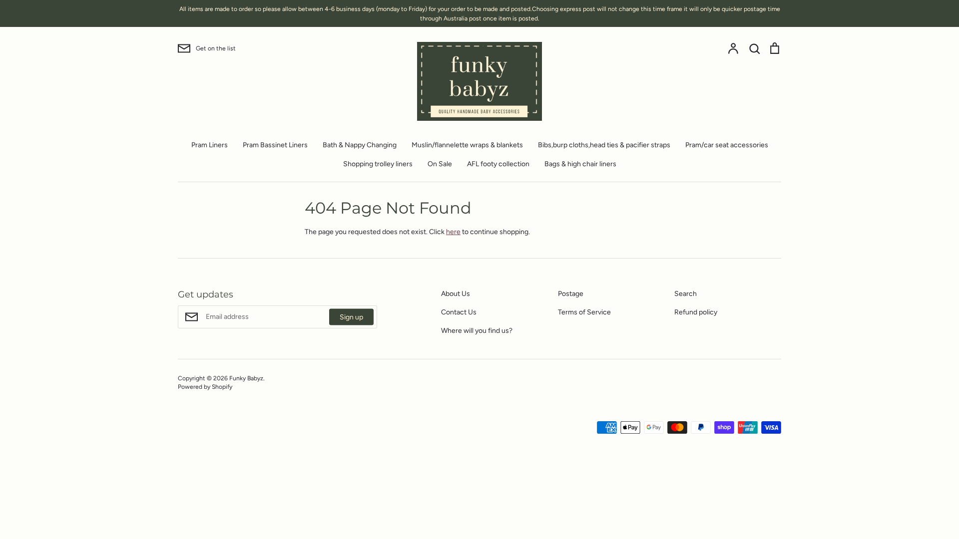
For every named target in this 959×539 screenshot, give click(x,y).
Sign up (351, 317)
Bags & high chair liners (580, 164)
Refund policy (695, 312)
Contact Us (459, 312)
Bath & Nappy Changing (360, 145)
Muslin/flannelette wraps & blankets (467, 145)
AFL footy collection (498, 164)
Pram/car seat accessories (726, 145)
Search (685, 293)
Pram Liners (209, 145)
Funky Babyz (246, 378)
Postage (570, 293)
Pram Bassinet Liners (275, 145)
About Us (455, 293)
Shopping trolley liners (378, 164)
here (453, 232)
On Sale (440, 164)
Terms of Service (584, 312)
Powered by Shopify (205, 386)
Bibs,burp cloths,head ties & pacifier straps (604, 145)
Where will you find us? (476, 330)
